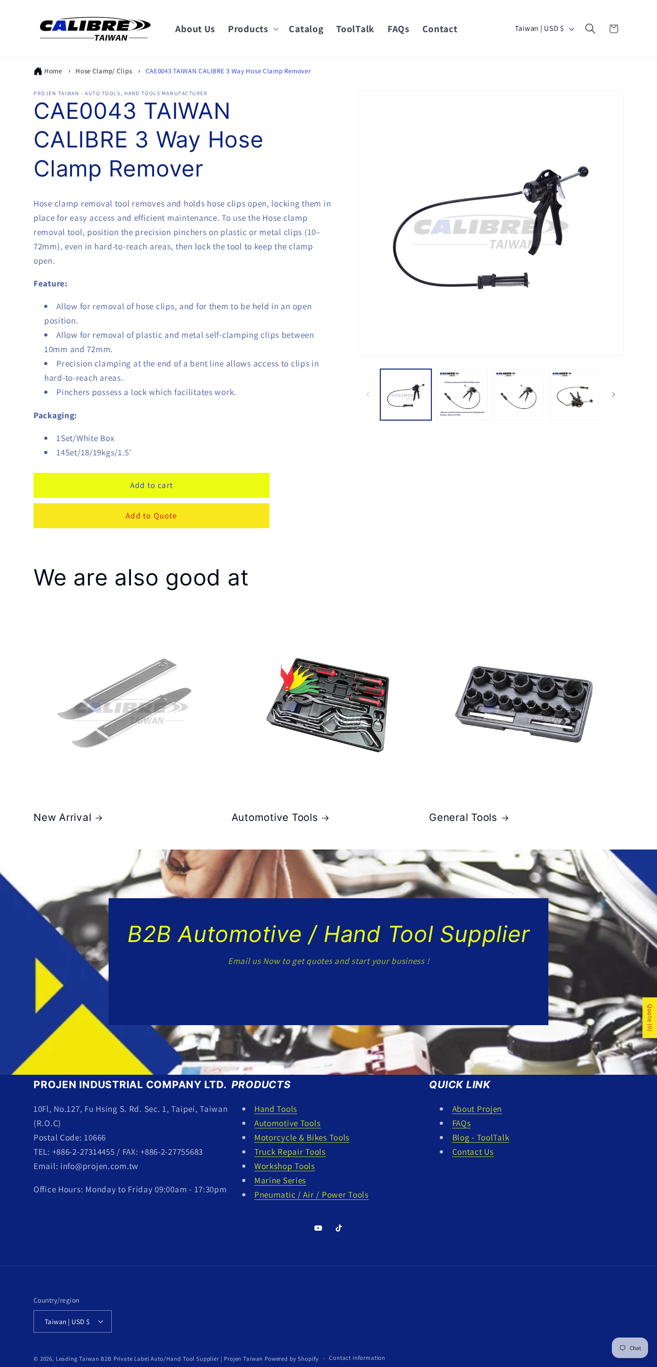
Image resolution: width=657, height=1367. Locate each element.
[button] (252, 28)
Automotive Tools (275, 817)
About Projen (477, 1109)
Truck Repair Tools (290, 1151)
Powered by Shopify (292, 1359)
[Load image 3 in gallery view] (518, 394)
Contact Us (328, 991)
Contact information (357, 1358)
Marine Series (280, 1180)
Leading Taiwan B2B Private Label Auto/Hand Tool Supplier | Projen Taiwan (159, 1359)
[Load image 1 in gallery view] (405, 394)
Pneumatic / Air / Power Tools (311, 1194)
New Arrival (62, 817)
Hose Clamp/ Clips (104, 71)
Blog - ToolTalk (481, 1137)
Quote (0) (650, 1017)
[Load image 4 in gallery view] (574, 394)
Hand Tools (275, 1109)
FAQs (461, 1123)
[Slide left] (368, 394)
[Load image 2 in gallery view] (462, 394)
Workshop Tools (284, 1166)
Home (53, 71)
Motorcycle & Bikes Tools (302, 1137)
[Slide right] (613, 394)
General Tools (463, 817)
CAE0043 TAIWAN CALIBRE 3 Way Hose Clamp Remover (228, 71)
